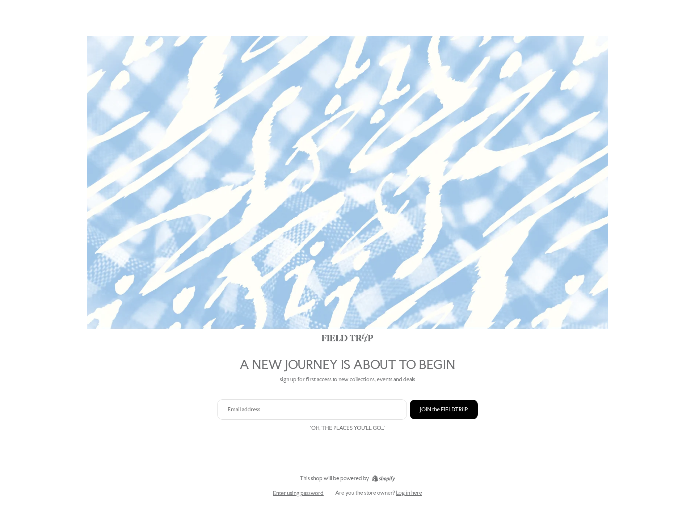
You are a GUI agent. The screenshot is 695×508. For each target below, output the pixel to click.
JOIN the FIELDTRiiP (444, 409)
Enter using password (298, 493)
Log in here (409, 492)
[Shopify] (383, 478)
